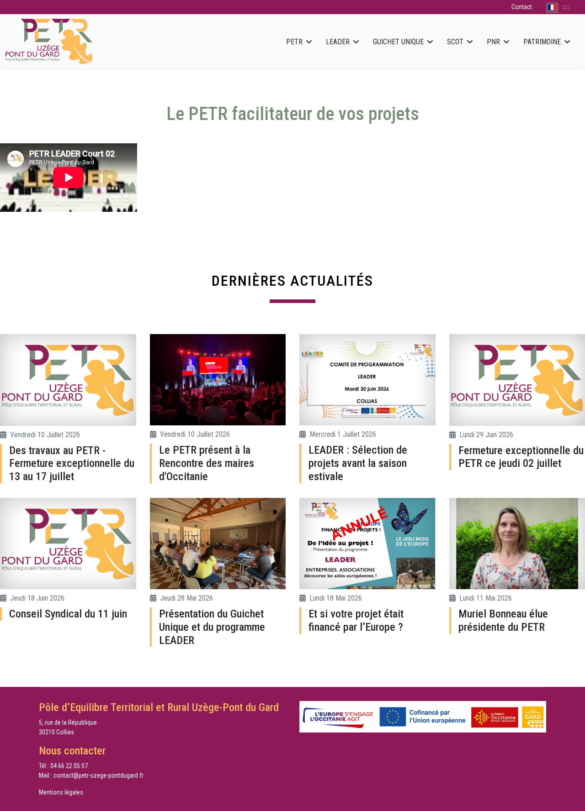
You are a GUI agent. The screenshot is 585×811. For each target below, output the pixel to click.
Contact (521, 6)
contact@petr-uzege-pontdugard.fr (98, 775)
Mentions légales (61, 792)
